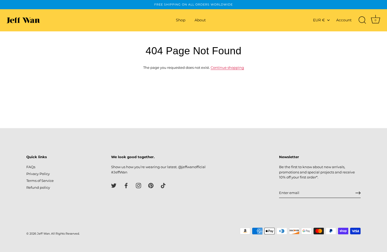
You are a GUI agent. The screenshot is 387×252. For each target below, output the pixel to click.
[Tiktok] (163, 185)
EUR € (319, 20)
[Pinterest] (150, 185)
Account (344, 20)
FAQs (30, 167)
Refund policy (38, 187)
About (200, 20)
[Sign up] (358, 193)
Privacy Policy (38, 174)
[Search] (362, 20)
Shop (180, 20)
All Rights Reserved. (65, 233)
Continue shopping (227, 67)
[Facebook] (126, 185)
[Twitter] (113, 185)
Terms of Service (40, 180)
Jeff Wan (43, 233)
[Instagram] (138, 185)
